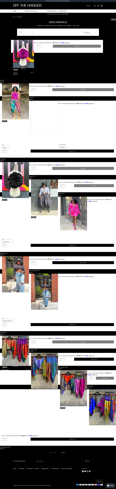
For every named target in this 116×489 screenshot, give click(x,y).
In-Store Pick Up (55, 468)
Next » (64, 452)
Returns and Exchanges (66, 468)
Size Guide (36, 468)
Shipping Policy (45, 468)
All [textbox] (20, 32)
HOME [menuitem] (14, 11)
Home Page (21, 468)
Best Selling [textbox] (87, 32)
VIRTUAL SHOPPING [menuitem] (52, 11)
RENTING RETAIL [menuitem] (63, 11)
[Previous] (31, 72)
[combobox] (26, 32)
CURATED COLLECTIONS (31, 11)
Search (14, 468)
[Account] (94, 5)
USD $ (88, 5)
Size (3, 144)
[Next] (33, 72)
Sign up (87, 461)
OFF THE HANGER (27, 6)
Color (62, 144)
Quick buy (73, 228)
